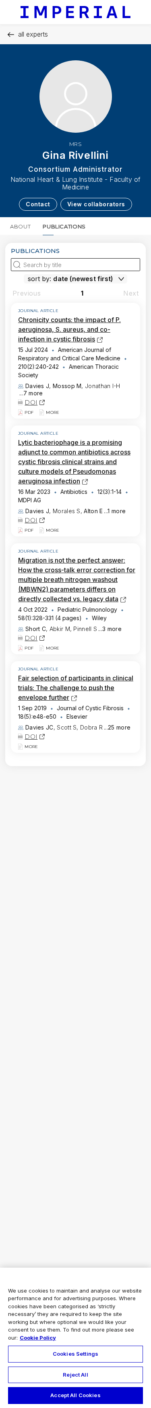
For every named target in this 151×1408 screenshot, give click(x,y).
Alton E (93, 511)
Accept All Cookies (75, 1395)
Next (131, 293)
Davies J (37, 385)
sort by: (40, 278)
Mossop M (67, 385)
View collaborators (96, 204)
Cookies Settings (75, 1353)
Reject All (75, 1374)
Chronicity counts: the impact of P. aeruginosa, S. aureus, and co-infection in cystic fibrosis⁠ (69, 329)
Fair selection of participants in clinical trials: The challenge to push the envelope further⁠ (75, 687)
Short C (35, 628)
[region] (75, 1338)
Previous (26, 293)
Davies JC (39, 727)
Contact (38, 204)
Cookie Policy (38, 1337)
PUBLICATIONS (64, 226)
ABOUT (20, 226)
